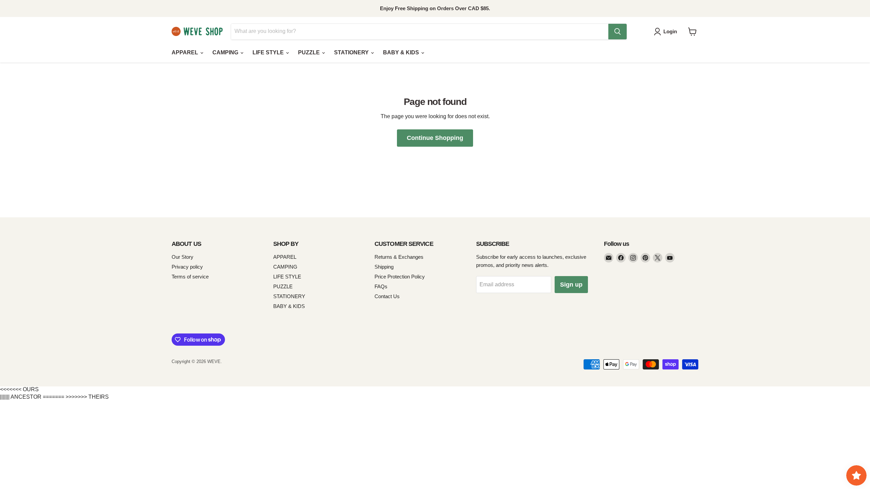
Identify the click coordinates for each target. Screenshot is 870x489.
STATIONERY (352, 52)
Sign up (571, 284)
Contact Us (387, 296)
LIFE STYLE (269, 52)
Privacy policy (187, 267)
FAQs (381, 286)
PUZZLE (309, 52)
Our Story (182, 257)
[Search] (617, 31)
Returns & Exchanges (399, 257)
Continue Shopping (435, 137)
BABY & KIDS (401, 52)
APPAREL (185, 52)
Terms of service (190, 276)
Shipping (384, 267)
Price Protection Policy (400, 276)
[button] (667, 32)
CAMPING (226, 52)
